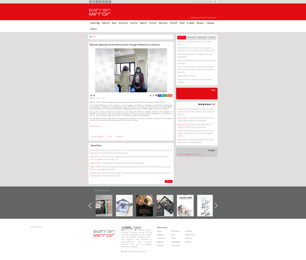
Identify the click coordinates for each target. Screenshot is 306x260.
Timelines (210, 23)
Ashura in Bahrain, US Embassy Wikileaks (124, 202)
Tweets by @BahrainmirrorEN (189, 154)
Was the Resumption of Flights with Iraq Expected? (195, 55)
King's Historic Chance (187, 76)
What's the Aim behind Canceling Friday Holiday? (195, 81)
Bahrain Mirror (100, 12)
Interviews (163, 23)
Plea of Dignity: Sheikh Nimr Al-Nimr (185, 200)
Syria (110, 137)
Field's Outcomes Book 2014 (205, 199)
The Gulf (173, 23)
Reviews (200, 23)
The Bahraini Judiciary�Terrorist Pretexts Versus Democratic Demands (165, 203)
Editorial (105, 23)
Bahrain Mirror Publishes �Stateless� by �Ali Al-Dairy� (144, 202)
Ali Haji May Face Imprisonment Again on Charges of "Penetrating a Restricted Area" (196, 49)
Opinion (93, 29)
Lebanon (119, 137)
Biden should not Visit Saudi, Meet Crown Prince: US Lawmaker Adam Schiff (196, 133)
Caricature (175, 245)
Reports (143, 23)
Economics (123, 23)
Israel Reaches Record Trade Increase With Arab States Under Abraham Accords (196, 111)
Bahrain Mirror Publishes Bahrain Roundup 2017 (104, 202)
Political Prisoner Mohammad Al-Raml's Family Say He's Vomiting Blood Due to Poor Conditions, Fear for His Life (129, 158)
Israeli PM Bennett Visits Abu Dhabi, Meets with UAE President (196, 119)
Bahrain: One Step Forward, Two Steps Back (194, 43)
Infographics (176, 242)
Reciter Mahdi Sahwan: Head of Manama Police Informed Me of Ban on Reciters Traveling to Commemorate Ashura (130, 174)
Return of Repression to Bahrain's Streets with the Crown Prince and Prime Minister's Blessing (196, 69)
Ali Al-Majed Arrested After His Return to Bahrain (117, 163)
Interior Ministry (97, 137)
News (114, 23)
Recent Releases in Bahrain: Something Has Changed (197, 62)
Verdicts (134, 23)
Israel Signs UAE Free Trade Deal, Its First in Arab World (195, 141)
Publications (101, 190)
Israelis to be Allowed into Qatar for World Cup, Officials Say (194, 126)
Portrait (152, 23)
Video (182, 23)
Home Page (95, 23)
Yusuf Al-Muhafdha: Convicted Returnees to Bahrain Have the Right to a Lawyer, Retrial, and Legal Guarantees (130, 168)
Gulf (213, 104)
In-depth (190, 23)
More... (168, 181)
